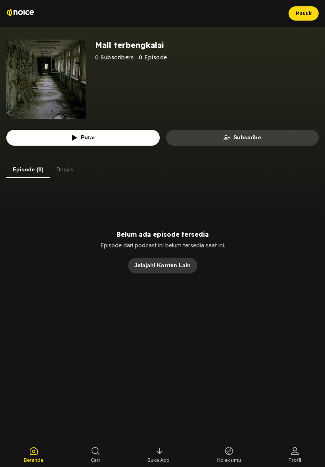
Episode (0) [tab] (28, 169)
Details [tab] (64, 169)
